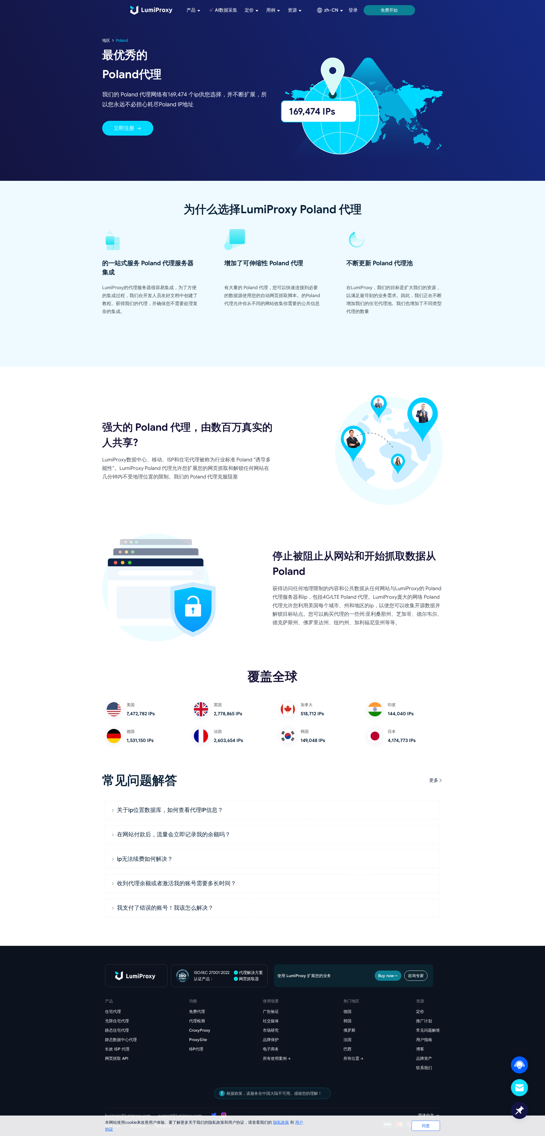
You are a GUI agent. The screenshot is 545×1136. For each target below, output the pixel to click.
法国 (347, 1039)
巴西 (347, 1049)
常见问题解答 (428, 1030)
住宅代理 (113, 1011)
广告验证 (271, 1011)
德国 (347, 1011)
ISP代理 (196, 1049)
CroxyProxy (199, 1030)
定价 (420, 1011)
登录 (353, 10)
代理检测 (197, 1020)
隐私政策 (281, 1122)
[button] (272, 810)
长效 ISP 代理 (117, 1049)
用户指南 (424, 1039)
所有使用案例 (275, 1058)
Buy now (386, 975)
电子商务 (271, 1049)
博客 (420, 1049)
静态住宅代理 (117, 1030)
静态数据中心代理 (121, 1039)
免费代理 (197, 1011)
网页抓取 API (116, 1058)
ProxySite (198, 1039)
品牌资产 (424, 1058)
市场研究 (271, 1030)
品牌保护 (271, 1039)
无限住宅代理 (117, 1020)
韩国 (347, 1020)
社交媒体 (271, 1020)
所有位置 (351, 1058)
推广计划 (424, 1020)
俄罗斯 (349, 1030)
